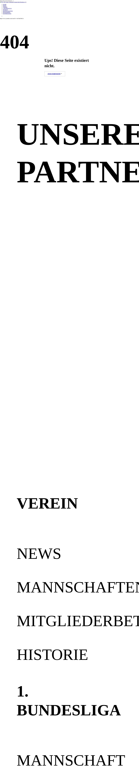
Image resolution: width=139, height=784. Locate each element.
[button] (55, 74)
